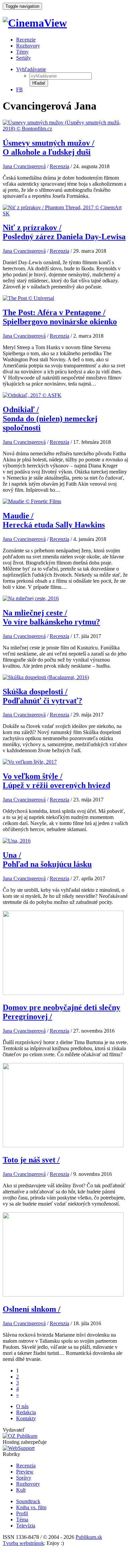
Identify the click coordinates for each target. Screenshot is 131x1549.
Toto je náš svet (31, 1159)
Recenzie (26, 39)
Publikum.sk (89, 1537)
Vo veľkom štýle (56, 781)
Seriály (23, 58)
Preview (25, 1472)
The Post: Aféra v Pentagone (60, 317)
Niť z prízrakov (64, 232)
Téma (22, 1519)
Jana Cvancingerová (24, 166)
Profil (22, 1513)
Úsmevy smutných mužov (48, 147)
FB (19, 89)
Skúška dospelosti (42, 696)
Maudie (54, 520)
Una (47, 860)
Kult (21, 1490)
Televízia (25, 1525)
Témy (22, 52)
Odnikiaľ (50, 418)
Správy (23, 1478)
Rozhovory (28, 46)
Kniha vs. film (31, 1507)
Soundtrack (28, 1501)
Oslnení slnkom (31, 1309)
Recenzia (59, 166)
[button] (39, 83)
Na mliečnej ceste (51, 617)
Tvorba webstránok (23, 1543)
